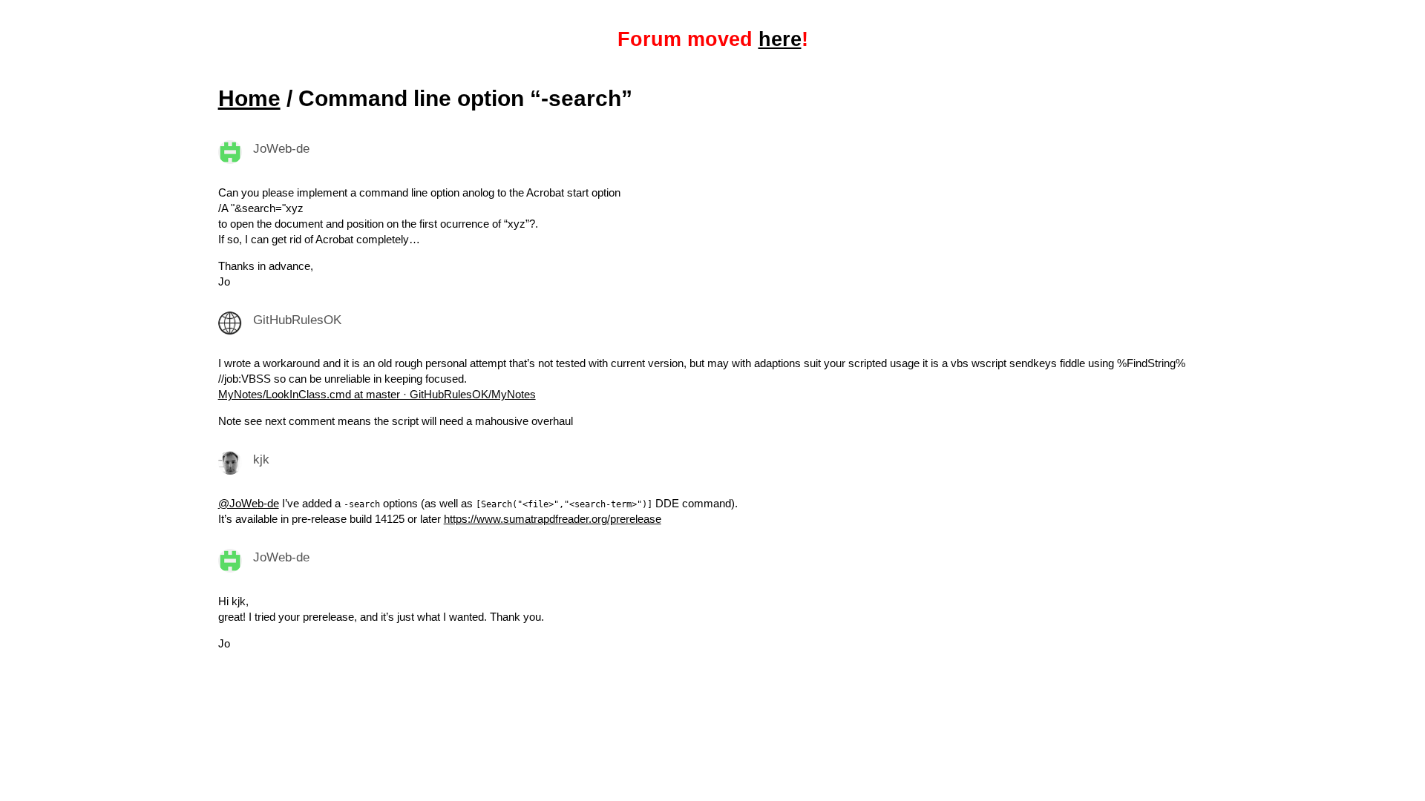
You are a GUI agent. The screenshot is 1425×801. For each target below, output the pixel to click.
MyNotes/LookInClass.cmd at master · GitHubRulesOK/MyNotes (377, 394)
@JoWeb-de (248, 503)
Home (249, 98)
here (780, 39)
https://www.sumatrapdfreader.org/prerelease (552, 518)
